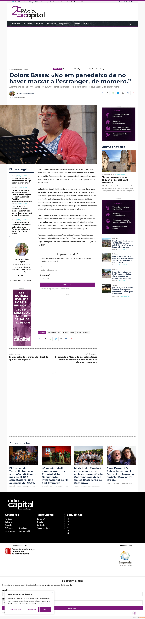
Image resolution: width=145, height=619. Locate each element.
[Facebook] (119, 1)
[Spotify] (124, 1)
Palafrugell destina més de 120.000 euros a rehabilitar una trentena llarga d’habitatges (122, 244)
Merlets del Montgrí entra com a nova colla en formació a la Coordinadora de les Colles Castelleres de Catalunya (88, 476)
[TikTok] (129, 1)
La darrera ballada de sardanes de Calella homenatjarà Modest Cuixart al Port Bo (21, 194)
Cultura (104, 174)
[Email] (123, 93)
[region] (29, 602)
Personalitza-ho (16, 609)
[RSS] (68, 524)
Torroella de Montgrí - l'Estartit (19, 69)
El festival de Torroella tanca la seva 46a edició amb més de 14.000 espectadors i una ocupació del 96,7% (22, 476)
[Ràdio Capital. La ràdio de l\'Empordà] (28, 12)
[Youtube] (131, 1)
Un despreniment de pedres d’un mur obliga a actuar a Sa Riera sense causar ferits (123, 259)
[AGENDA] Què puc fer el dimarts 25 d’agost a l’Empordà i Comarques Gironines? (123, 290)
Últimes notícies (113, 147)
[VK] (128, 93)
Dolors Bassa (67, 69)
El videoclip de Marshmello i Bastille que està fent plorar (28, 358)
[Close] (52, 592)
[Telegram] (127, 1)
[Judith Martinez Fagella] (12, 93)
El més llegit (18, 169)
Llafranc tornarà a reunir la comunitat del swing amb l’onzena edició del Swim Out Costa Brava (21, 228)
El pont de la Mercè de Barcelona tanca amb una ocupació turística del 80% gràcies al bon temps (76, 360)
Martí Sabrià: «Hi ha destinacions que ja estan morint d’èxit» (21, 181)
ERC (75, 69)
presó (88, 69)
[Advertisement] (72, 45)
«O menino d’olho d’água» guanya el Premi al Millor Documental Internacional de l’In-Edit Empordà (56, 476)
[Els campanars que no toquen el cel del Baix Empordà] (119, 161)
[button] (130, 24)
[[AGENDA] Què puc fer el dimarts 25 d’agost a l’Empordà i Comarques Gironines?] (106, 288)
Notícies (14, 176)
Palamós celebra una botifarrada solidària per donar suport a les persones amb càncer (122, 275)
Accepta (45, 609)
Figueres (81, 69)
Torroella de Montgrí (98, 69)
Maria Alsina (110, 174)
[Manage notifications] (134, 613)
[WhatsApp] (112, 93)
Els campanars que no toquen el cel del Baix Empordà (115, 180)
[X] (107, 93)
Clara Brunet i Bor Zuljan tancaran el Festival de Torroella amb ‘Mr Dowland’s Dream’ (120, 474)
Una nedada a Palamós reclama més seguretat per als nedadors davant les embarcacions (22, 210)
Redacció (114, 249)
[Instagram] (122, 1)
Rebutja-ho (32, 609)
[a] (49, 504)
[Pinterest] (133, 93)
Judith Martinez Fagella (26, 93)
